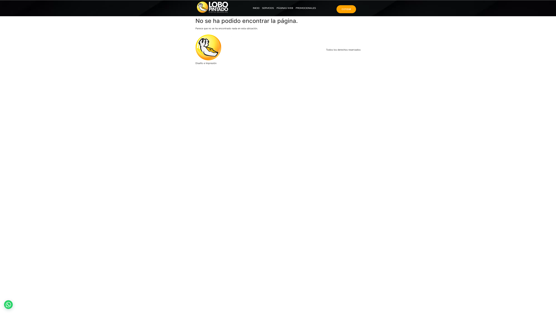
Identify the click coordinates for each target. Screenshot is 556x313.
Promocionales (306, 8)
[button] (8, 304)
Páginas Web (285, 8)
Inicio (256, 8)
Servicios (268, 8)
